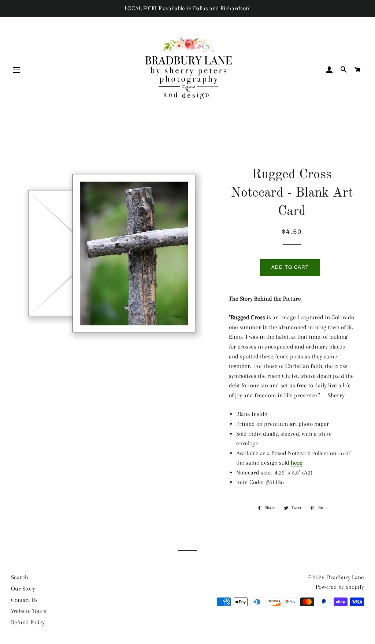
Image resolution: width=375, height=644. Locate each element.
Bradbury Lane (345, 577)
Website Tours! (29, 610)
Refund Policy (28, 622)
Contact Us (24, 599)
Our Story (23, 588)
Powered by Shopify (340, 586)
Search (19, 577)
